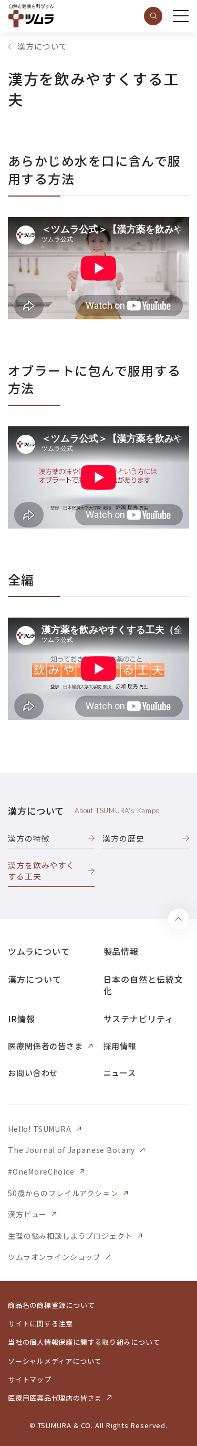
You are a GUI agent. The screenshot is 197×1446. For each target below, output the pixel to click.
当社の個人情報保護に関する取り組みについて (84, 1342)
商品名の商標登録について (51, 1305)
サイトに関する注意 (40, 1323)
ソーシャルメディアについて (54, 1361)
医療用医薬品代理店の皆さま (55, 1398)
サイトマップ (29, 1379)
